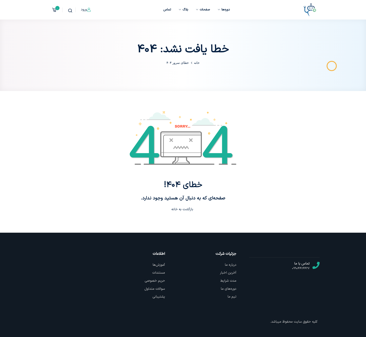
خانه (197, 62)
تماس (167, 9)
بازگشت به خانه (182, 209)
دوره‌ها (226, 9)
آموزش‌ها (158, 264)
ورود (84, 9)
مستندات (158, 272)
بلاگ (185, 9)
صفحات (205, 9)
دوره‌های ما (228, 288)
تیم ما (231, 296)
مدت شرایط (228, 280)
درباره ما (230, 264)
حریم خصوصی (155, 280)
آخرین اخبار (228, 272)
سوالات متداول (154, 288)
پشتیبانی (158, 296)
